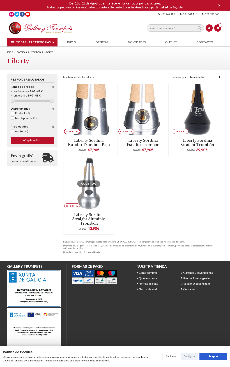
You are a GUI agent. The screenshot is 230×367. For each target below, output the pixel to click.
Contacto (189, 289)
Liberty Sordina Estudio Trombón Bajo (89, 142)
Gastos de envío (148, 289)
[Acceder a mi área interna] (209, 28)
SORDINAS (207, 245)
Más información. (100, 360)
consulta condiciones (23, 160)
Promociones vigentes (197, 278)
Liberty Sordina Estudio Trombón (143, 142)
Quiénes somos (148, 278)
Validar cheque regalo (196, 283)
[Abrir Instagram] (11, 14)
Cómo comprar (148, 272)
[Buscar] (199, 28)
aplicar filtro (34, 140)
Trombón (169, 245)
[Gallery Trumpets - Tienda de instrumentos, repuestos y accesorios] (41, 28)
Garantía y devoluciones (198, 272)
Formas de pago (148, 283)
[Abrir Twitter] (17, 14)
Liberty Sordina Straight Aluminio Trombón (88, 219)
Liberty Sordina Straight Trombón (197, 142)
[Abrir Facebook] (22, 14)
